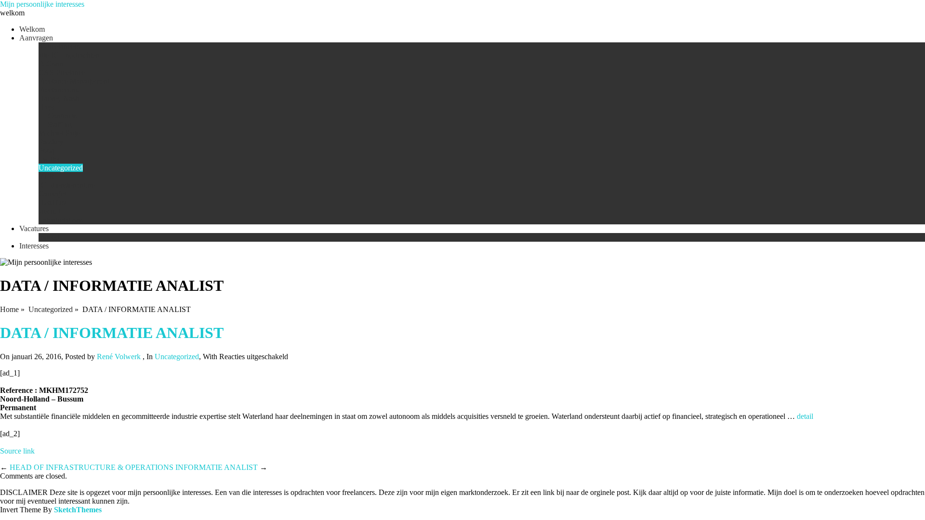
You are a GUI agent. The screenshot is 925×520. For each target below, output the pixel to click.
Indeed (49, 237)
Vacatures (34, 228)
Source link (17, 451)
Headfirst (52, 202)
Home (9, 309)
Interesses (34, 246)
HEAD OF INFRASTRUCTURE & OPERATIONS (91, 467)
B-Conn (51, 64)
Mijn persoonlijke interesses (42, 4)
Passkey (51, 142)
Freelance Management (74, 81)
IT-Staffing (55, 124)
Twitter (49, 159)
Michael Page (59, 133)
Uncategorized (61, 168)
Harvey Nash (59, 98)
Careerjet (52, 194)
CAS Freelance (62, 72)
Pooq (46, 150)
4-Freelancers (59, 46)
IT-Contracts (58, 116)
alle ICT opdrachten (69, 55)
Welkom (32, 29)
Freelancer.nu (59, 90)
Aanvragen (36, 38)
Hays (46, 107)
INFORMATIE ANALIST (216, 467)
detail (805, 416)
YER (46, 176)
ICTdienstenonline (67, 185)
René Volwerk (119, 356)
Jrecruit (50, 211)
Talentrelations (61, 220)
